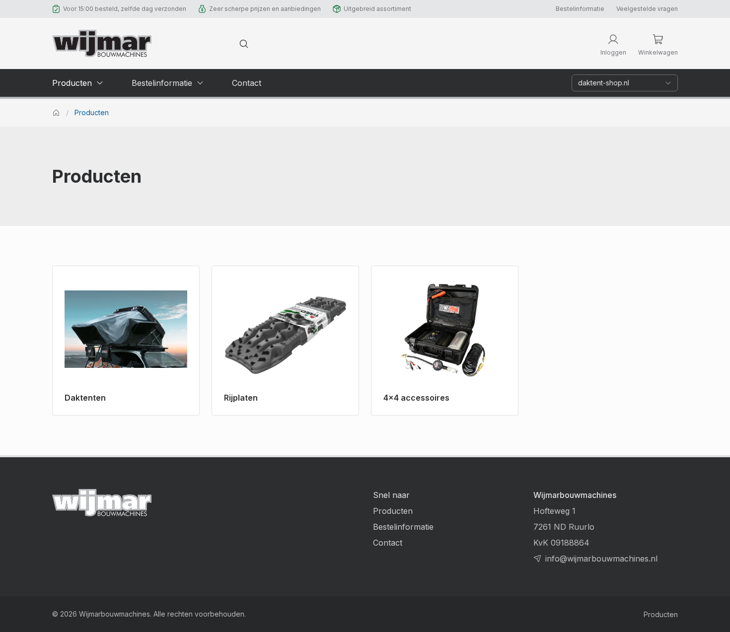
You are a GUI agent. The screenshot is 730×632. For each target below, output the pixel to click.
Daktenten (85, 398)
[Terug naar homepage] (101, 43)
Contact (387, 543)
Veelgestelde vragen (647, 8)
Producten (91, 112)
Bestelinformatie (580, 8)
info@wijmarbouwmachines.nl (601, 558)
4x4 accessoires (416, 398)
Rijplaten (241, 398)
